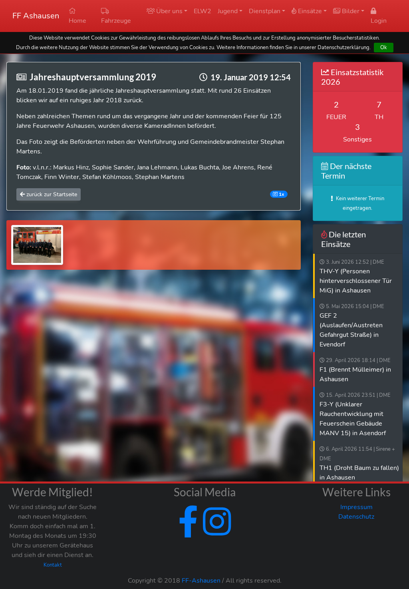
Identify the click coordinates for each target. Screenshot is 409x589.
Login (379, 20)
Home (77, 20)
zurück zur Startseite (51, 194)
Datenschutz (356, 516)
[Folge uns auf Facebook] (188, 531)
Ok (383, 47)
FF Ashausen (35, 15)
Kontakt (53, 565)
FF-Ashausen (201, 580)
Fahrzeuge (116, 20)
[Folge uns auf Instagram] (215, 531)
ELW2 (202, 11)
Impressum (356, 507)
